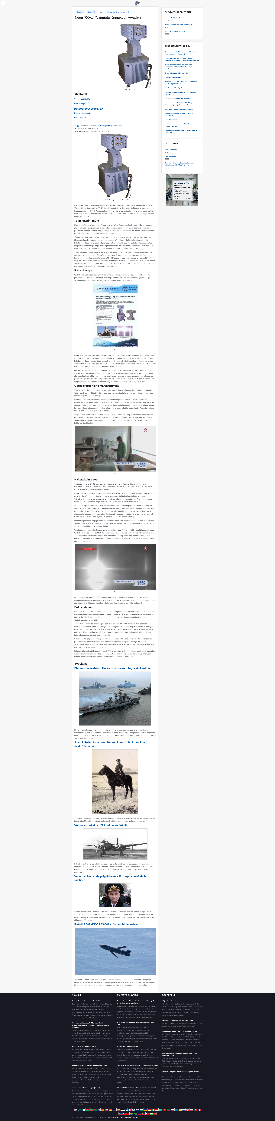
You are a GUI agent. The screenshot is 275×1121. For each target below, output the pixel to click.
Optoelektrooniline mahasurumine (88, 108)
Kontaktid (120, 1117)
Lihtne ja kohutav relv (173, 77)
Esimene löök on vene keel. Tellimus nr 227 (177, 1020)
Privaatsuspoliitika (131, 1117)
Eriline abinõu (80, 118)
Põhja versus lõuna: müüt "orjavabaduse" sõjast (179, 1031)
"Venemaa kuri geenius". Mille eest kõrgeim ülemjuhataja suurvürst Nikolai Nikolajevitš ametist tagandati (90, 1025)
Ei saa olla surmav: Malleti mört (176, 73)
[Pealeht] (137, 3)
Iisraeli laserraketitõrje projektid (128, 1046)
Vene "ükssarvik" (171, 120)
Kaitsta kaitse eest (82, 113)
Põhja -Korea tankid (168, 1001)
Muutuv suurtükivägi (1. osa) (175, 88)
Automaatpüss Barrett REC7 (175, 31)
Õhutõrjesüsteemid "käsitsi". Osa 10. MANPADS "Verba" (137, 1066)
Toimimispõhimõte (82, 99)
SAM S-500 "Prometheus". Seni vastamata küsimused (136, 1088)
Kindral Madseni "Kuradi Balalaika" (85, 1046)
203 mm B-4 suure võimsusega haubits (179, 109)
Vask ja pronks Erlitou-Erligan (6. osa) (86, 1088)
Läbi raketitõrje (170, 156)
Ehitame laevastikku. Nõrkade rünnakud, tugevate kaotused (113, 668)
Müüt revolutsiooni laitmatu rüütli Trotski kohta (89, 1066)
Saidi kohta (112, 1117)
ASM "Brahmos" (171, 150)
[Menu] (3, 3)
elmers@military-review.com (110, 126)
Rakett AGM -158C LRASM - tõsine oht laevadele (106, 924)
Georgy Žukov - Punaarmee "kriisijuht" (86, 1001)
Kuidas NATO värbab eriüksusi (176, 18)
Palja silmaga (79, 104)
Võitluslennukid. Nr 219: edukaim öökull (100, 825)
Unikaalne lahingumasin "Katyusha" (178, 98)
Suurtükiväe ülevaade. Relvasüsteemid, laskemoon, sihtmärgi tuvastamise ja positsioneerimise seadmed (179, 67)
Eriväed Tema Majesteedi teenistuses (178, 24)
